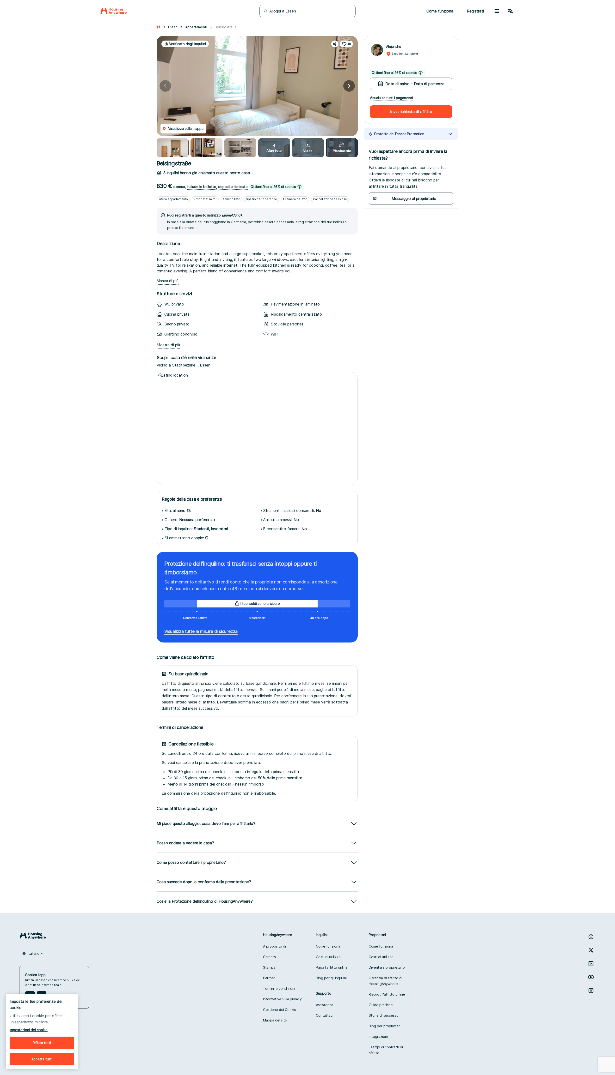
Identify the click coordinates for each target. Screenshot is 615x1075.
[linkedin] (591, 963)
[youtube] (591, 977)
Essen (173, 27)
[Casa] (158, 27)
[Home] (113, 11)
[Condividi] (334, 44)
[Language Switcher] (510, 11)
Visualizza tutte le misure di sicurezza (201, 631)
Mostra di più (167, 281)
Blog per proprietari (384, 1026)
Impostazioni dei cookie (29, 1030)
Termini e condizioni (279, 988)
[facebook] (591, 937)
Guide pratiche (381, 1005)
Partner (269, 978)
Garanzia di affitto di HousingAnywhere (385, 981)
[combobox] (33, 953)
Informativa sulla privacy (282, 999)
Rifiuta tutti (42, 1043)
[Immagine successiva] (349, 86)
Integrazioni (378, 1036)
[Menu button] (497, 11)
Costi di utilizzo (328, 957)
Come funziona (328, 946)
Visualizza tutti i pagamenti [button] (391, 98)
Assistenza (324, 1005)
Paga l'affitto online (332, 967)
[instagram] (591, 990)
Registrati (475, 11)
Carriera (269, 957)
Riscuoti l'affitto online (387, 994)
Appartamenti (196, 27)
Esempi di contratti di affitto (386, 1050)
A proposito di (274, 946)
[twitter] (591, 950)
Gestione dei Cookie (279, 1010)
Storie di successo (384, 1015)
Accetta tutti (41, 1059)
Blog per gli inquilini (331, 978)
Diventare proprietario (387, 967)
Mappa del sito (275, 1020)
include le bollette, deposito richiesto (217, 187)
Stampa (269, 967)
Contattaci (324, 1015)
